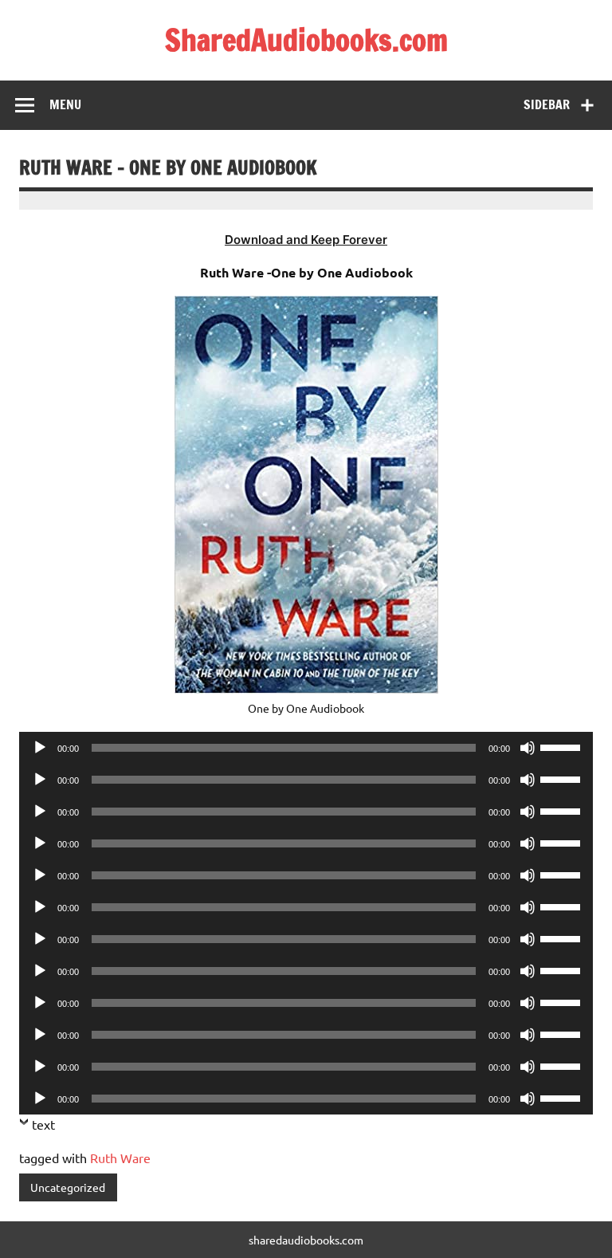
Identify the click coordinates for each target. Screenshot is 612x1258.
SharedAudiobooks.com (306, 40)
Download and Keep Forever (306, 239)
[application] (306, 748)
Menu (65, 104)
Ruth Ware (120, 1158)
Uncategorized (67, 1187)
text (43, 1124)
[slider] (562, 746)
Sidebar (547, 104)
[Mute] (528, 748)
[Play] (40, 748)
